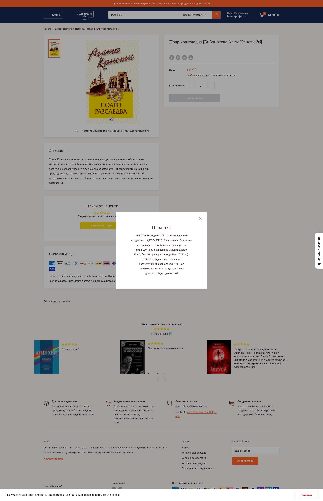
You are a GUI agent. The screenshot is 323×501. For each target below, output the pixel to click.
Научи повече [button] (111, 494)
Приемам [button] (306, 495)
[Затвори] (200, 218)
